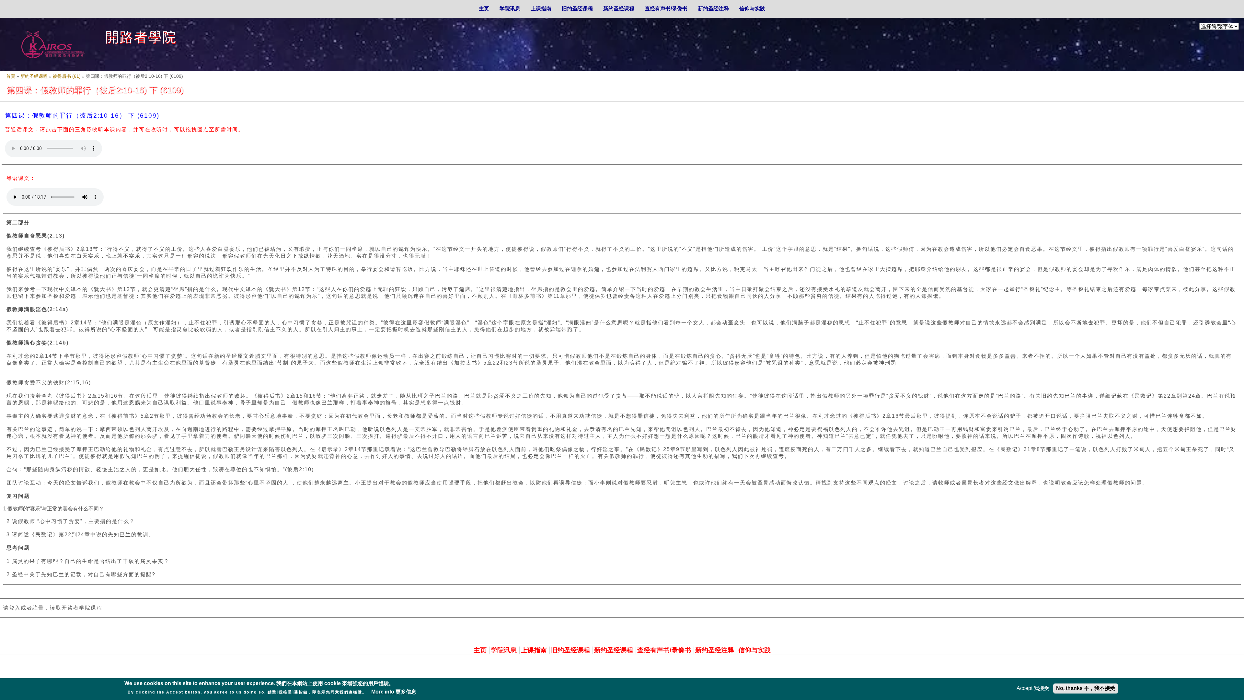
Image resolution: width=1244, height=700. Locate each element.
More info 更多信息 (393, 691)
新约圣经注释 (713, 8)
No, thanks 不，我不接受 (1085, 688)
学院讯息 (510, 8)
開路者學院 (141, 37)
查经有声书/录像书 (666, 8)
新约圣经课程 (618, 8)
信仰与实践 (752, 8)
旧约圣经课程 (577, 8)
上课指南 (541, 8)
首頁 (10, 76)
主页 (484, 8)
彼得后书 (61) (67, 76)
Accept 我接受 (1033, 688)
